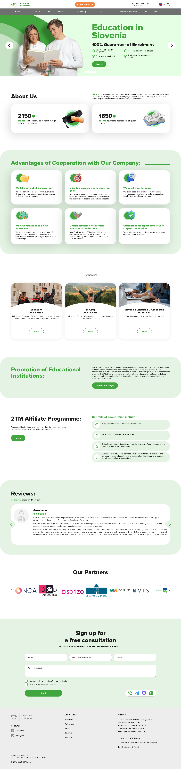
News (67, 728)
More (99, 64)
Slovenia (129, 738)
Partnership (69, 724)
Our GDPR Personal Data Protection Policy (28, 758)
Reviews (68, 733)
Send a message (105, 385)
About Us (69, 719)
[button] (9, 45)
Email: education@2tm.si (128, 747)
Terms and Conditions (20, 756)
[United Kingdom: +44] (75, 657)
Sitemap (68, 737)
